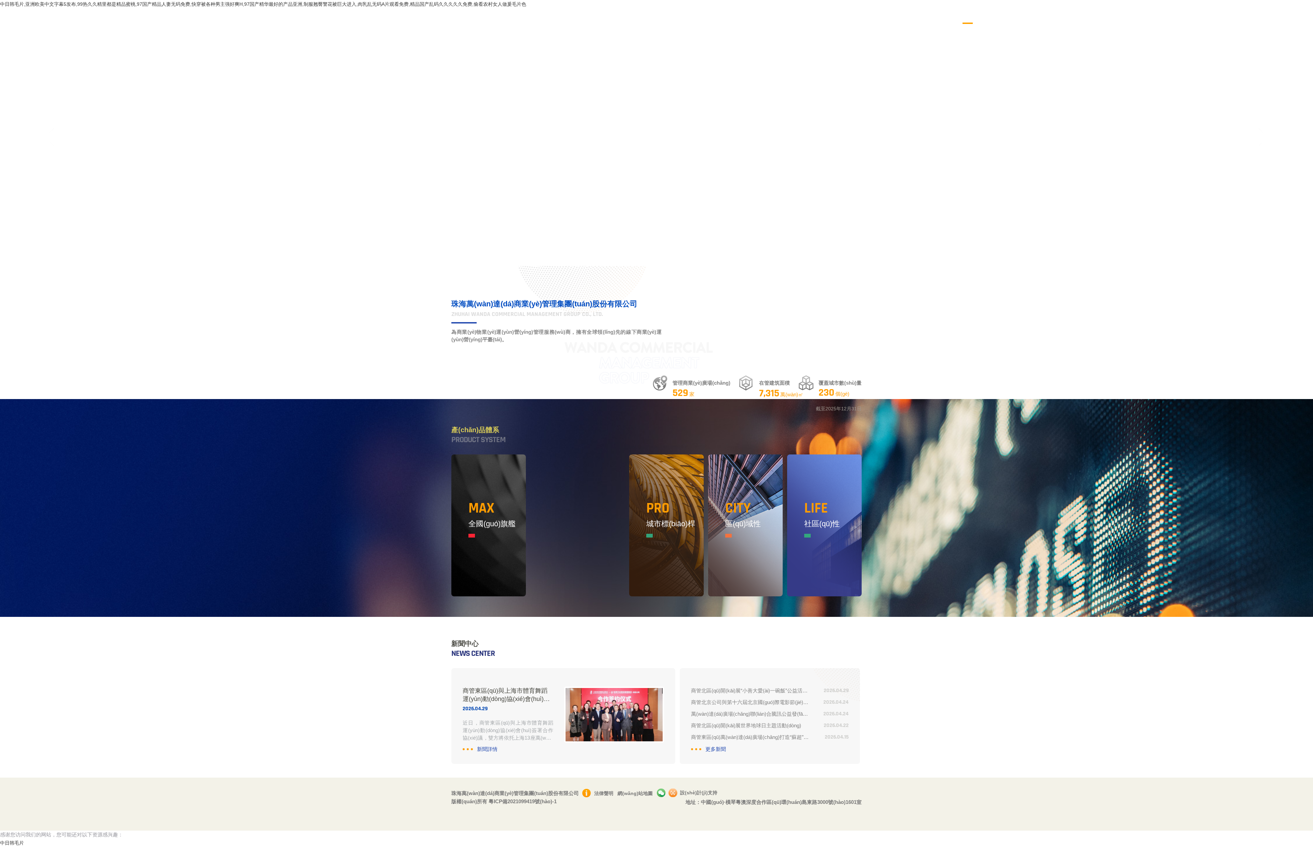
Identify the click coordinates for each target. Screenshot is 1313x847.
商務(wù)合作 (1148, 15)
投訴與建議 (1229, 15)
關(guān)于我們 (1011, 15)
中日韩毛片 (12, 843)
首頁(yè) (972, 15)
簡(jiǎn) (1272, 15)
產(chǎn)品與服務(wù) (1096, 15)
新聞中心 (1049, 15)
